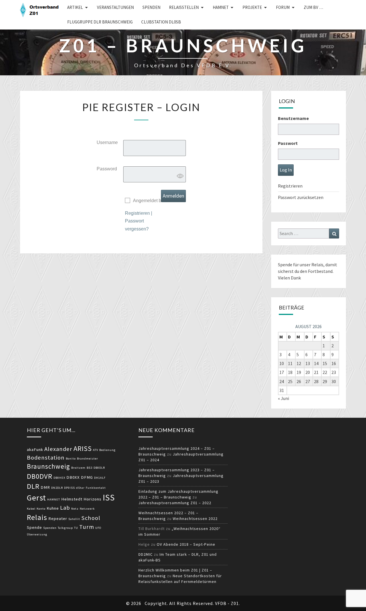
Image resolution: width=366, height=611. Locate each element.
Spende (34, 527)
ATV (95, 450)
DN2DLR (57, 488)
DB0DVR (39, 476)
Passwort (288, 143)
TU (76, 528)
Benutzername (293, 118)
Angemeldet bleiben (153, 200)
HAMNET (221, 7)
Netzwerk (87, 509)
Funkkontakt (96, 488)
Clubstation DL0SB (161, 22)
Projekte (252, 7)
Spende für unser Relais (300, 264)
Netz (75, 509)
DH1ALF (100, 478)
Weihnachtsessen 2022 (195, 518)
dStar (80, 488)
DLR (33, 486)
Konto (41, 509)
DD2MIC (145, 554)
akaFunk (35, 449)
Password (107, 168)
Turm (86, 527)
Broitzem (78, 468)
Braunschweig (48, 466)
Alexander (58, 449)
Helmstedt (71, 499)
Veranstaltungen (115, 7)
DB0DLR (99, 468)
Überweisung (37, 534)
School (90, 518)
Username (107, 142)
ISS (109, 497)
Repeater (57, 518)
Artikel (75, 7)
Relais (37, 517)
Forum (283, 7)
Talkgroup (65, 528)
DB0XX (73, 477)
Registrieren (137, 213)
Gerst (36, 497)
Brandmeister (87, 458)
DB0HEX (59, 478)
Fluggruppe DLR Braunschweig (100, 22)
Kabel (31, 509)
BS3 (89, 468)
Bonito (71, 458)
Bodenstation (46, 457)
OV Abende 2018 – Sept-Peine (186, 544)
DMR (45, 487)
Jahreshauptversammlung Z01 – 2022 (174, 502)
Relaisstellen (184, 7)
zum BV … (313, 7)
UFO (98, 528)
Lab (65, 507)
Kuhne (53, 508)
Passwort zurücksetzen (300, 197)
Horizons (92, 499)
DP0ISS (69, 488)
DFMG (87, 477)
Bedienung (107, 450)
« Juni (283, 398)
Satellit (74, 519)
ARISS (82, 448)
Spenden (151, 7)
